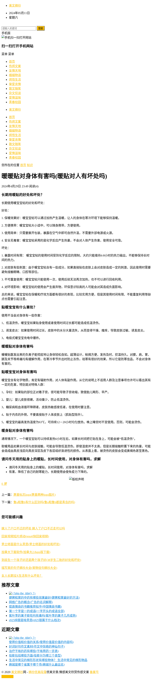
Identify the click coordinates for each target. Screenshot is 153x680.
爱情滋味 (15, 97)
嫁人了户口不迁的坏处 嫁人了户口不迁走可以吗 (33, 528)
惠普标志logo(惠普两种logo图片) (34, 494)
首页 (12, 61)
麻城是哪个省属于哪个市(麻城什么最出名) (37, 664)
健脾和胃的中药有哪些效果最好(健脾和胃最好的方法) (44, 597)
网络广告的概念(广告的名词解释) (31, 602)
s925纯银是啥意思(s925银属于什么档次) (35, 620)
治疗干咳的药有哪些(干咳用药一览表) (34, 651)
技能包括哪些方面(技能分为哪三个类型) (35, 655)
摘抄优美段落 (37, 672)
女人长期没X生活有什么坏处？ (22, 575)
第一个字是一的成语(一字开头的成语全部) (37, 611)
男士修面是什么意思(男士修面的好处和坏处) (30, 544)
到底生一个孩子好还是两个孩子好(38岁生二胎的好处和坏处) (41, 560)
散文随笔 (15, 88)
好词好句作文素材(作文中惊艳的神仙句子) (37, 646)
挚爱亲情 (15, 84)
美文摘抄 (15, 5)
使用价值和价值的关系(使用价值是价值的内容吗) (41, 642)
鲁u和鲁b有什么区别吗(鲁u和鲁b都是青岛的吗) (44, 502)
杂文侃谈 (15, 93)
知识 (30, 165)
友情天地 (15, 70)
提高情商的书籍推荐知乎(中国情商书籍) (35, 606)
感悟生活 (15, 79)
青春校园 (15, 102)
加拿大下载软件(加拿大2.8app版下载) (25, 552)
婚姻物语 (15, 75)
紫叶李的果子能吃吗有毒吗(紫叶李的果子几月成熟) (42, 615)
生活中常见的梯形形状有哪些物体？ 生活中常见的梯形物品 (48, 660)
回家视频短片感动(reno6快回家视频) (25, 536)
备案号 (94, 672)
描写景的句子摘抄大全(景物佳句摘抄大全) (29, 567)
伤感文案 (15, 66)
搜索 (40, 28)
